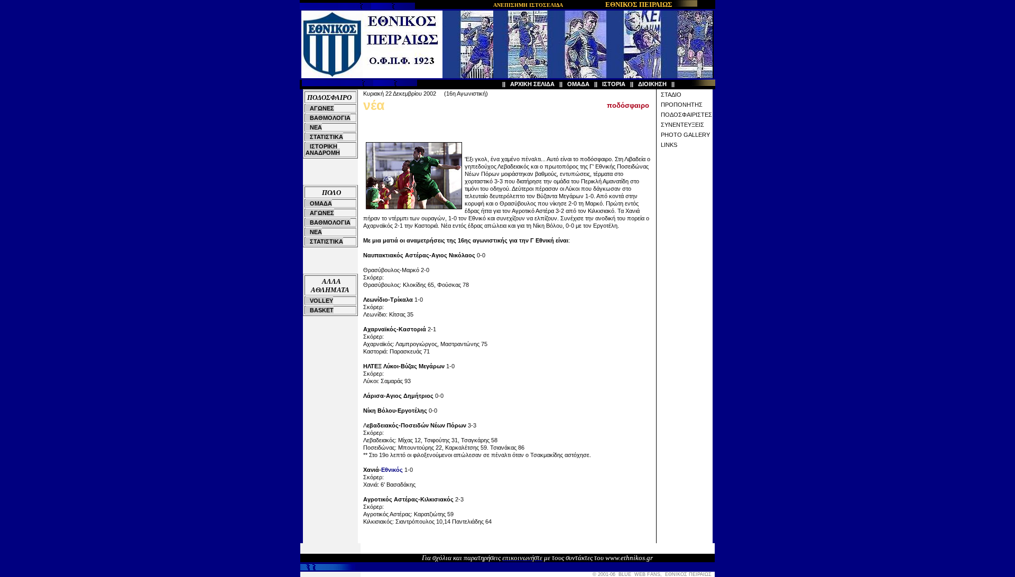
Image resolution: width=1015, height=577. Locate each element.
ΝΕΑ (316, 127)
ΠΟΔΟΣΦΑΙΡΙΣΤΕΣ (686, 114)
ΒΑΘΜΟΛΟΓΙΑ (330, 118)
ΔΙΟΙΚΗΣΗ (652, 84)
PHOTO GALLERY (685, 135)
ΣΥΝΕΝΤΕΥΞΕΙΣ (682, 125)
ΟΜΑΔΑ (578, 84)
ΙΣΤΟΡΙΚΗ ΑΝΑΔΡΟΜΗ (323, 149)
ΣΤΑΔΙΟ (671, 94)
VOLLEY (321, 300)
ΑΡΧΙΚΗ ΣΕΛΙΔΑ (532, 84)
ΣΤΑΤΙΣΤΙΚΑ (326, 137)
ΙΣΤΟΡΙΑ (613, 84)
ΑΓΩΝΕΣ (322, 108)
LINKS (669, 145)
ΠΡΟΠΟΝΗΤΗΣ (682, 104)
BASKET (322, 310)
